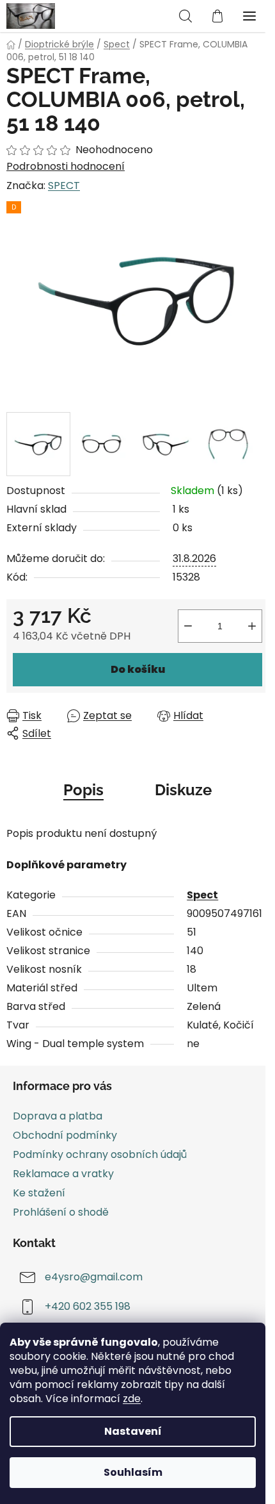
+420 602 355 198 (87, 1307)
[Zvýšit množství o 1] (252, 626)
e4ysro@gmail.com (94, 1277)
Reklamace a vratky (63, 1173)
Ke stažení (39, 1193)
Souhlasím (133, 1472)
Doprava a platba (57, 1116)
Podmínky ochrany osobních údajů (100, 1154)
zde (132, 1398)
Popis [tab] (83, 790)
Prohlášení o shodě (61, 1212)
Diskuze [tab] (183, 790)
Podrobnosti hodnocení (65, 167)
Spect (202, 895)
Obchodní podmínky (65, 1135)
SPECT (64, 185)
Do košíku (138, 669)
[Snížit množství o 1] (188, 626)
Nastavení (133, 1431)
